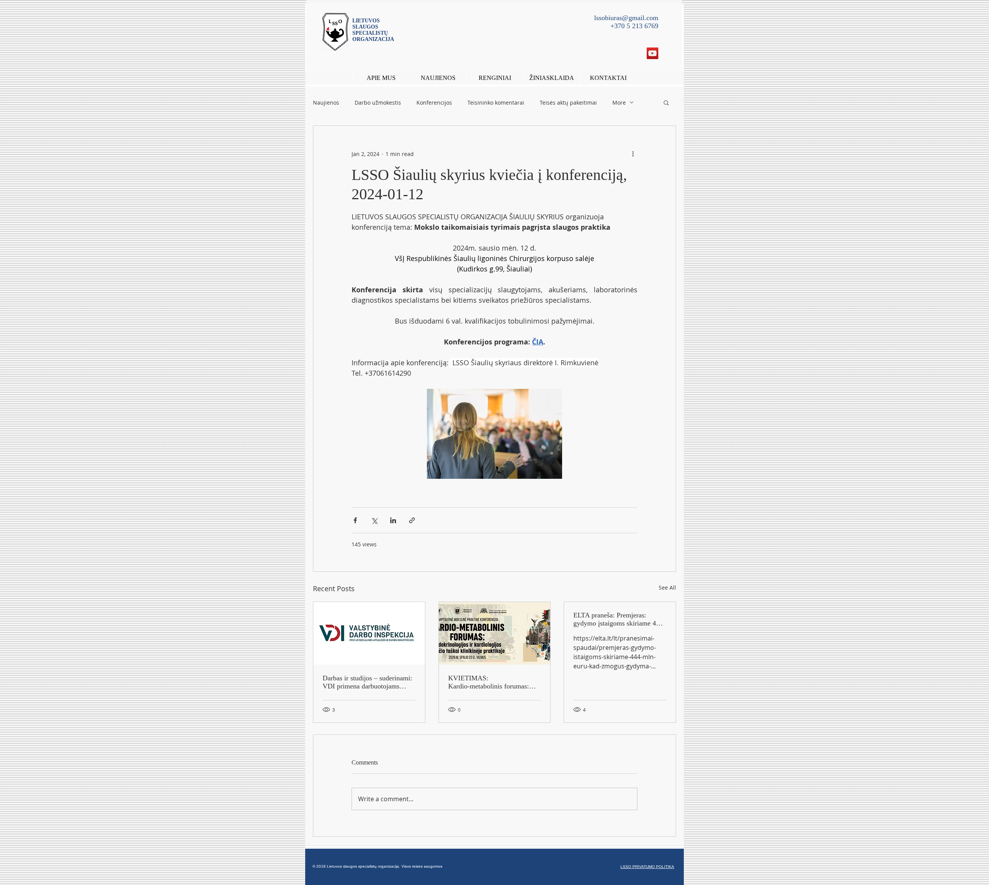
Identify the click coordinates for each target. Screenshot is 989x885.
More (619, 102)
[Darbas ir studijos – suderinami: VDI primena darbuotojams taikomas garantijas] (369, 633)
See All (667, 587)
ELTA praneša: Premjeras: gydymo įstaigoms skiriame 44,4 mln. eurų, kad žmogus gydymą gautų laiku (619, 619)
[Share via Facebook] (355, 520)
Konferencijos (434, 102)
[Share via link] (412, 520)
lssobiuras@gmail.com (626, 18)
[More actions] (632, 153)
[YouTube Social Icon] (652, 53)
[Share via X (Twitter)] (374, 520)
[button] (494, 77)
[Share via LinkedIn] (393, 520)
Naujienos (326, 102)
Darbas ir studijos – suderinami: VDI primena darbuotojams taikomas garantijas (367, 682)
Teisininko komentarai (495, 102)
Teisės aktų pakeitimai (568, 102)
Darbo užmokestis (378, 102)
